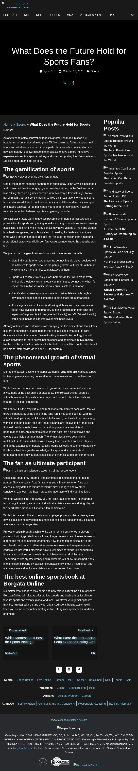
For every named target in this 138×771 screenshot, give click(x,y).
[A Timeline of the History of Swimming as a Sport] (120, 224)
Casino (61, 687)
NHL (39, 15)
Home (7, 124)
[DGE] (60, 765)
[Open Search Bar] (133, 15)
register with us (23, 604)
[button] (122, 15)
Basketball (95, 680)
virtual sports (69, 371)
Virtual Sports (91, 15)
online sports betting (33, 156)
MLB (71, 680)
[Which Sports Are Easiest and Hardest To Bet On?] (120, 284)
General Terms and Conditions (56, 703)
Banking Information (121, 703)
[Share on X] (64, 83)
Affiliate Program (68, 695)
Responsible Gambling (92, 703)
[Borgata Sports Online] (16, 5)
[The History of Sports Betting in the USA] (120, 196)
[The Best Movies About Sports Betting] (120, 312)
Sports (95, 71)
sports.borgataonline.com (73, 719)
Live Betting (44, 680)
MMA (70, 15)
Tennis (118, 680)
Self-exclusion (26, 703)
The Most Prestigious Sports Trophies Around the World (118, 155)
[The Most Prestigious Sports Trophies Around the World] (120, 145)
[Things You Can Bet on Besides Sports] (120, 173)
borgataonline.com (23, 748)
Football (10, 15)
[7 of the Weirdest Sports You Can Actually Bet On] (120, 256)
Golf (128, 680)
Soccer (54, 15)
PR (112, 15)
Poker (93, 687)
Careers (86, 695)
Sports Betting (25, 680)
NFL (26, 15)
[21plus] (43, 765)
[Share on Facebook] (73, 83)
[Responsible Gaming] (86, 765)
